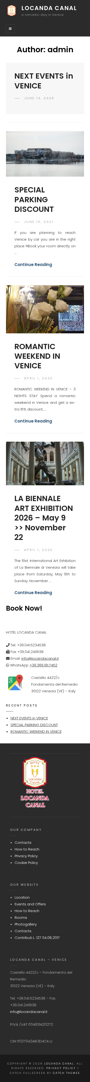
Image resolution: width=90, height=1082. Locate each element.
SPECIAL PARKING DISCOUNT (34, 199)
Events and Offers (30, 904)
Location (22, 897)
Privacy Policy (26, 855)
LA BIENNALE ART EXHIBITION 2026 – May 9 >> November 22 (43, 518)
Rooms (21, 917)
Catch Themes (66, 1073)
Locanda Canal (49, 8)
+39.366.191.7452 (43, 665)
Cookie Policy (26, 862)
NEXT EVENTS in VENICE (43, 80)
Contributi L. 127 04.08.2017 (37, 937)
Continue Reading (33, 264)
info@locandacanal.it (40, 658)
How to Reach (27, 849)
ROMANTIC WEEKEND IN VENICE (37, 356)
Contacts (23, 842)
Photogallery (26, 924)
